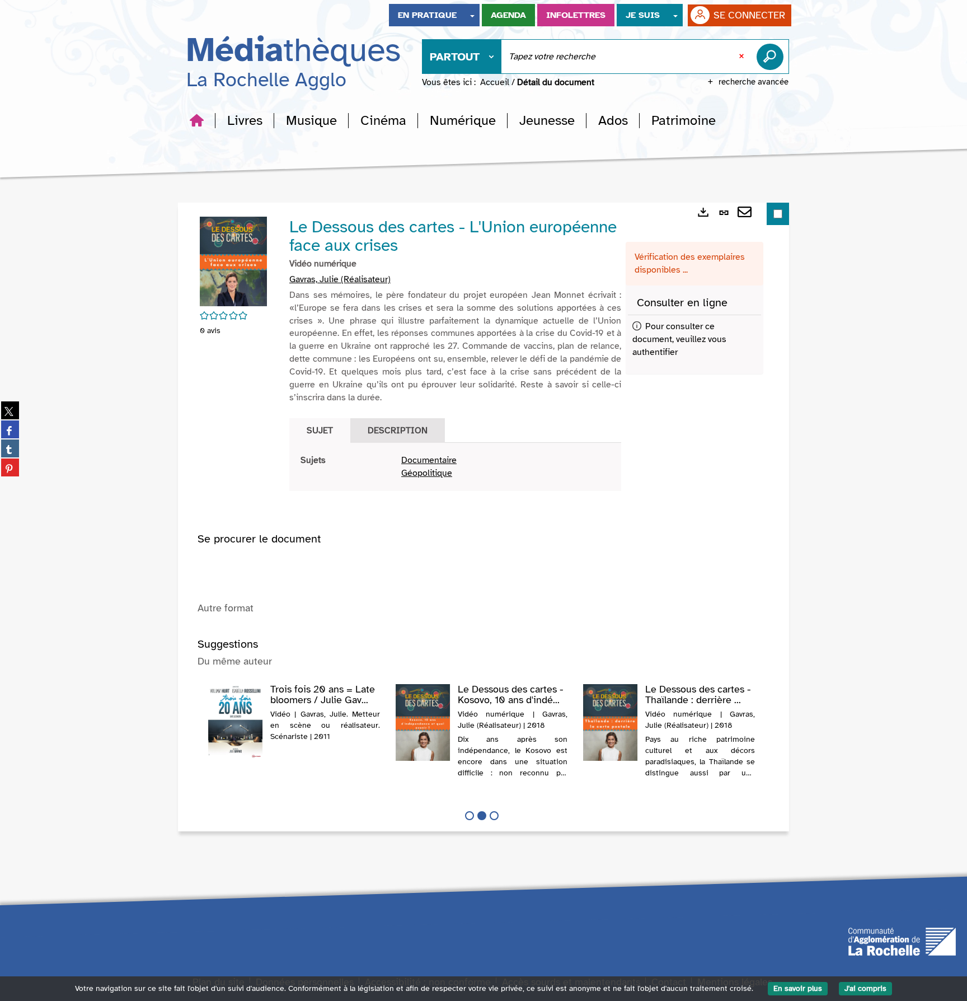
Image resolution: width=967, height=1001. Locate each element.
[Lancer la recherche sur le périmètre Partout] (772, 56)
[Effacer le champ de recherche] (742, 56)
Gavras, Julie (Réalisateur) (340, 279)
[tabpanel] (455, 467)
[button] (244, 120)
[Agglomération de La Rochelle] (902, 941)
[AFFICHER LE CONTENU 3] (494, 815)
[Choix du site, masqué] (472, 15)
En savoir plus (797, 988)
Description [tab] (398, 430)
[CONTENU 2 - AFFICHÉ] (481, 815)
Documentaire (429, 460)
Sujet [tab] (320, 430)
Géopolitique (426, 473)
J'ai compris (865, 988)
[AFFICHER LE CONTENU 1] (469, 815)
